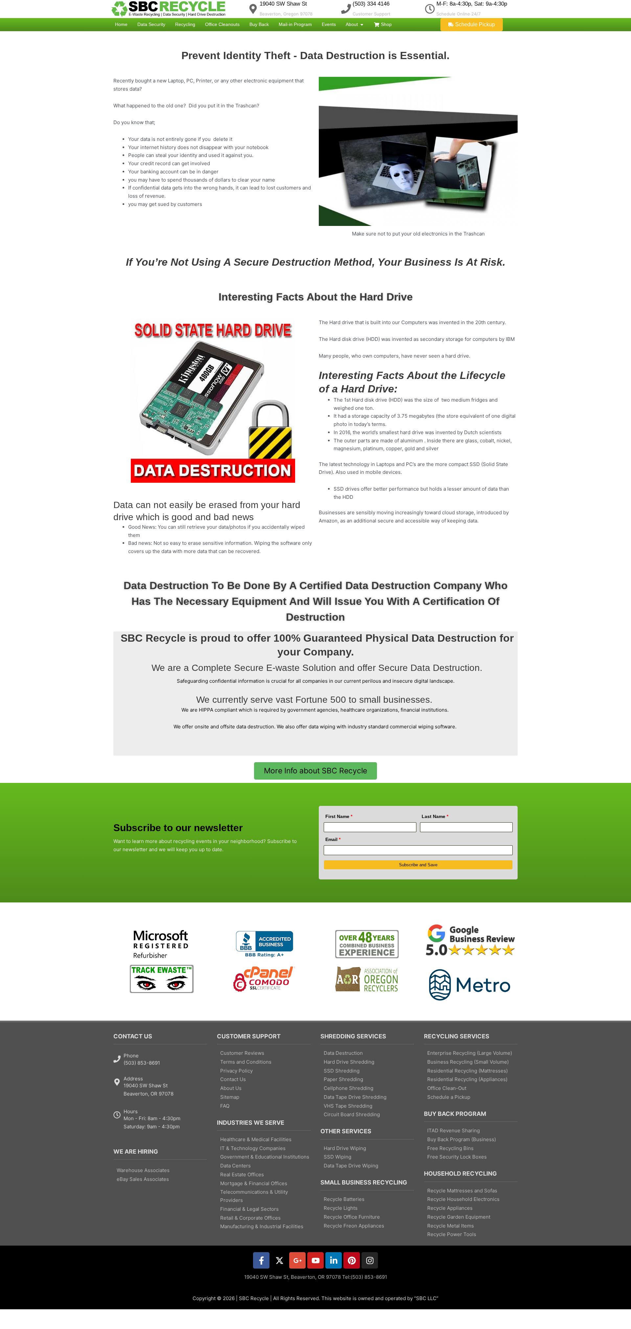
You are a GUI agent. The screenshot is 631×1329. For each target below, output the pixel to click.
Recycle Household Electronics (463, 1199)
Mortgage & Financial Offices (253, 1183)
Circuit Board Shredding (352, 1114)
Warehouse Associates (143, 1170)
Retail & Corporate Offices (250, 1218)
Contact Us (233, 1079)
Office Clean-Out (446, 1088)
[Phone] (117, 1059)
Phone (131, 1055)
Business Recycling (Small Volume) (468, 1062)
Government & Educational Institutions (264, 1157)
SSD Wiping (337, 1157)
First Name (338, 816)
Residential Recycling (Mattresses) (467, 1071)
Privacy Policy (236, 1071)
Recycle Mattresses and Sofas (462, 1190)
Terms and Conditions (245, 1062)
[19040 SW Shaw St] (253, 9)
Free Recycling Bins (450, 1148)
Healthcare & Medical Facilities (256, 1139)
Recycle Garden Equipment (458, 1217)
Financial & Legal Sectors (249, 1209)
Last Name (435, 816)
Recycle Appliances (450, 1208)
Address (133, 1078)
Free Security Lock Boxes (457, 1157)
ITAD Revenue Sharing (453, 1130)
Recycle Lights (341, 1208)
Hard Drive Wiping (345, 1148)
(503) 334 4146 (371, 4)
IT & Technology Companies (253, 1148)
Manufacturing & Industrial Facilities (261, 1226)
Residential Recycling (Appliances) (467, 1079)
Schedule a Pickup (448, 1097)
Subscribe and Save (418, 864)
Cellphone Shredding (348, 1088)
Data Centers (235, 1166)
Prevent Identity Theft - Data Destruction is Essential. (315, 55)
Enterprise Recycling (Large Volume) (469, 1053)
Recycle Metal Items (450, 1226)
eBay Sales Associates (143, 1179)
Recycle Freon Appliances (354, 1226)
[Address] (117, 1082)
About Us (231, 1088)
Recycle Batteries (344, 1199)
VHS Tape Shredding (348, 1106)
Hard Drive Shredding (349, 1062)
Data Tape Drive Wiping (351, 1166)
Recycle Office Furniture (352, 1217)
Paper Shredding (343, 1079)
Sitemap (229, 1097)
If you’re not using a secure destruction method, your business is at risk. (315, 262)
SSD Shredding (342, 1071)
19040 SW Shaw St (283, 4)
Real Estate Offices (242, 1174)
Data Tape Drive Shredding (355, 1097)
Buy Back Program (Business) (461, 1139)
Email (332, 839)
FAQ (224, 1106)
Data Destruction (343, 1053)
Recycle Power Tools (451, 1234)
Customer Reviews (242, 1053)
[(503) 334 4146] (346, 9)
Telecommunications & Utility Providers (254, 1196)
